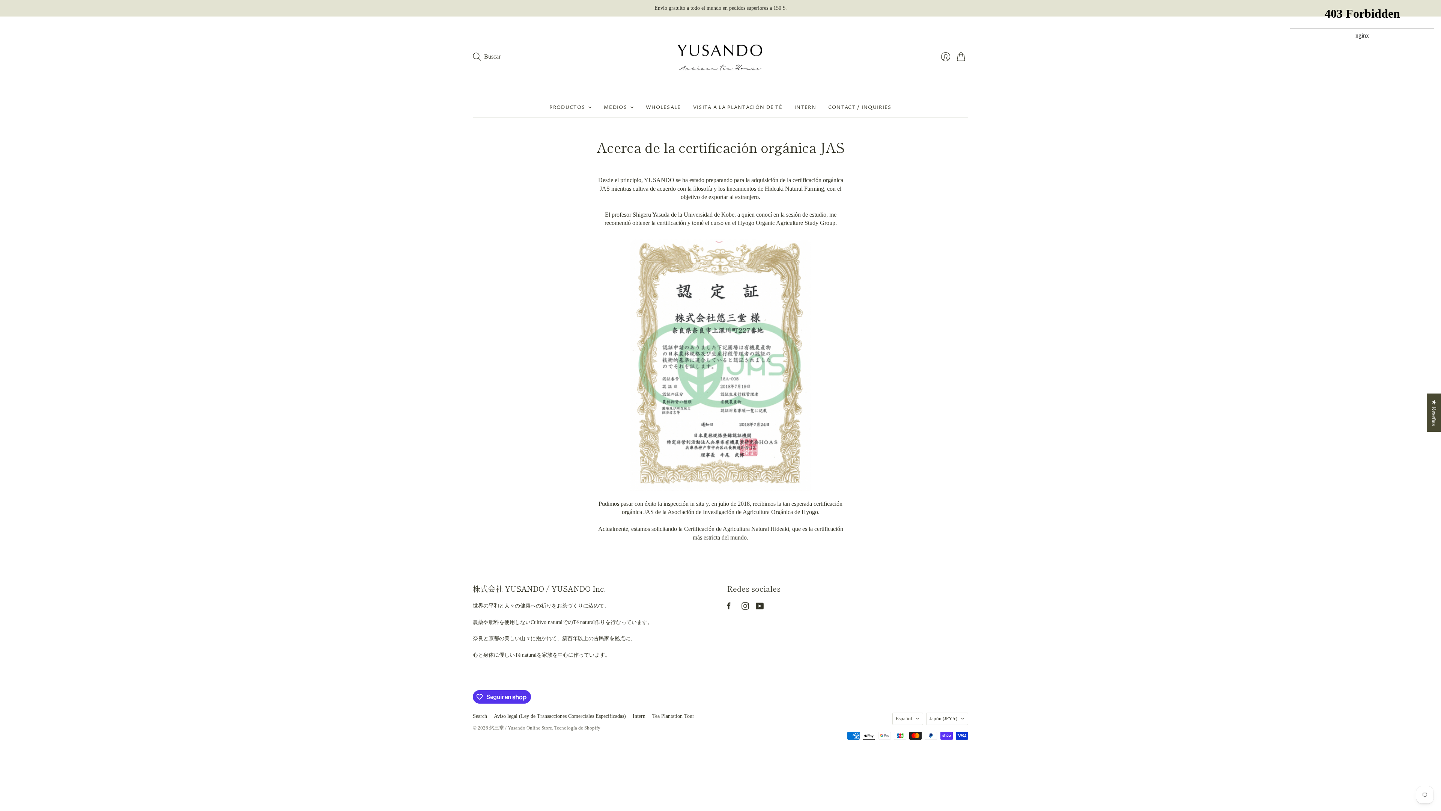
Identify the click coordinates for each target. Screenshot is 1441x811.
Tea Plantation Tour (673, 716)
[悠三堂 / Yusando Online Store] (720, 57)
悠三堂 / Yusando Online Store (520, 728)
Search (480, 716)
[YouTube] (760, 607)
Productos (567, 107)
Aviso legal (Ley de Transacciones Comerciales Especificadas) (560, 716)
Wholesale (663, 107)
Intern (805, 107)
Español (904, 718)
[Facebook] (729, 607)
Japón (943, 718)
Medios (615, 107)
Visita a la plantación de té (737, 107)
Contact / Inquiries (860, 107)
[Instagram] (745, 607)
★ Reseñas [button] (1434, 412)
